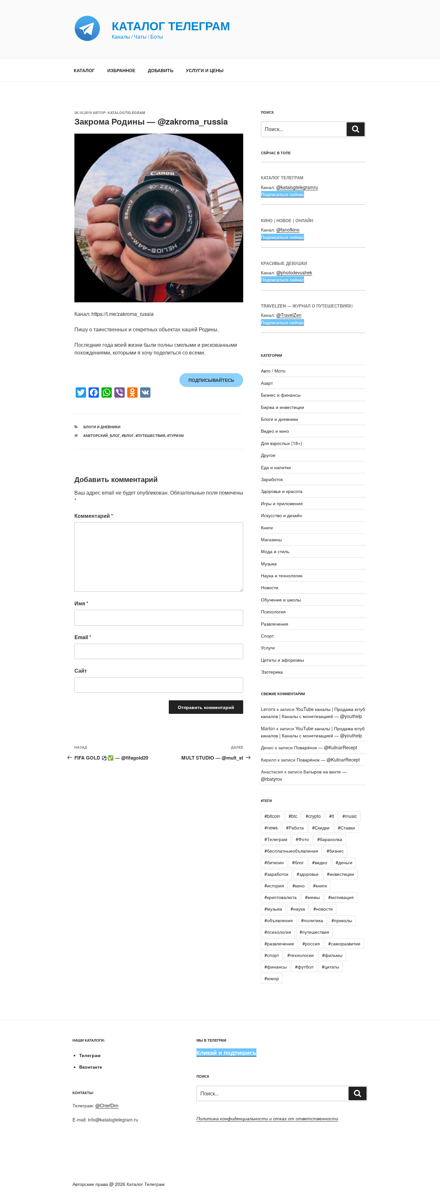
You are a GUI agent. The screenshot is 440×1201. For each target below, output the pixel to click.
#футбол (304, 966)
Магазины (271, 539)
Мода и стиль (275, 551)
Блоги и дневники (101, 426)
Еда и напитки (276, 467)
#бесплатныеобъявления (291, 850)
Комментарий (93, 515)
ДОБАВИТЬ (160, 70)
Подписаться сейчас (282, 194)
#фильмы (332, 955)
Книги (267, 527)
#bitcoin (272, 816)
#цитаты (330, 966)
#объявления (278, 920)
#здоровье (308, 874)
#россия (311, 943)
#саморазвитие (344, 943)
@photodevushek (294, 272)
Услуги (268, 647)
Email (82, 637)
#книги (320, 885)
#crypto (313, 816)
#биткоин (274, 862)
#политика (312, 920)
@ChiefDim (107, 1105)
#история (274, 885)
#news (271, 827)
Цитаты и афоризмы (282, 660)
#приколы (341, 920)
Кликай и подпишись (226, 1052)
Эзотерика (272, 671)
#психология (277, 932)
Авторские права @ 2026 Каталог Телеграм (118, 1184)
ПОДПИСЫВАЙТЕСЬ (211, 380)
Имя (81, 603)
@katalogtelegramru (297, 187)
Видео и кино (275, 431)
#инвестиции (340, 874)
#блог (128, 435)
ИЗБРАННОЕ (121, 70)
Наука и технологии (281, 575)
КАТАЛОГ (84, 70)
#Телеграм (275, 839)
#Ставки (346, 827)
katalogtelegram (126, 112)
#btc (293, 816)
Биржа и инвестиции (282, 407)
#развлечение (279, 943)
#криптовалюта (280, 897)
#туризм (175, 435)
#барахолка (329, 839)
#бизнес (335, 850)
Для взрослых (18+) (281, 443)
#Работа (295, 827)
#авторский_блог (101, 435)
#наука (298, 908)
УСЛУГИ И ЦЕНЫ (205, 70)
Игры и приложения (282, 503)
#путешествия (150, 435)
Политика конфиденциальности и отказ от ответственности (267, 1118)
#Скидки (321, 827)
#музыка (273, 908)
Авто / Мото (273, 370)
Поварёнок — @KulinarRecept (325, 747)
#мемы (312, 897)
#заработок (276, 874)
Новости (269, 587)
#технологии (300, 955)
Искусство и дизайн (281, 515)
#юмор (271, 978)
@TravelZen (288, 315)
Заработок (272, 479)
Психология (273, 611)
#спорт (271, 955)
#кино (298, 885)
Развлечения (274, 623)
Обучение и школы (281, 599)
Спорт (267, 635)
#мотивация (341, 897)
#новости (323, 908)
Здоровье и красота (281, 491)
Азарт (267, 383)
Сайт (80, 670)
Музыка (269, 563)
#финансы (275, 966)
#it (331, 816)
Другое (268, 455)
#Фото (302, 839)
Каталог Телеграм (171, 25)
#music (349, 816)
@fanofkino (288, 229)
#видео (319, 862)
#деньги (344, 862)
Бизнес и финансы (281, 395)
